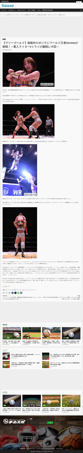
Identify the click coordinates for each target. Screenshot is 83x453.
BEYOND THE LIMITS (47, 10)
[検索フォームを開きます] (81, 10)
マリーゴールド (32, 289)
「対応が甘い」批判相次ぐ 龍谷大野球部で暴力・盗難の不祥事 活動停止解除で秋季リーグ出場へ (6, 364)
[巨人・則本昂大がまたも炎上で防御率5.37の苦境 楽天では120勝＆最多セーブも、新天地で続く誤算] (31, 401)
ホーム (4, 14)
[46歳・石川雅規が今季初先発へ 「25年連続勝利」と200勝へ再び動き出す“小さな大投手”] (31, 333)
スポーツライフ (21, 10)
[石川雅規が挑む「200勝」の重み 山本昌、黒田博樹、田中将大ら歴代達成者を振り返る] (51, 333)
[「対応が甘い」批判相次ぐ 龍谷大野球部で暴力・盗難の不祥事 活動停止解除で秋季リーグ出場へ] (51, 401)
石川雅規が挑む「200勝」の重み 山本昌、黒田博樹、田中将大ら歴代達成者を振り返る (51, 342)
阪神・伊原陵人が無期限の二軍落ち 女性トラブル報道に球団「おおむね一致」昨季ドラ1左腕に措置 (71, 342)
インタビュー (11, 10)
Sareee (23, 289)
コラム (39, 10)
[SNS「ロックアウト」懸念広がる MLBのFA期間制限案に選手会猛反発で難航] (71, 401)
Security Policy (39, 448)
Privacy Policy (59, 448)
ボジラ (27, 289)
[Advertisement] (41, 27)
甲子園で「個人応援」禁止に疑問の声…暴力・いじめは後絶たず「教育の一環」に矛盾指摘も (12, 342)
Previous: (22, 297)
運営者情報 (22, 448)
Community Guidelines (49, 448)
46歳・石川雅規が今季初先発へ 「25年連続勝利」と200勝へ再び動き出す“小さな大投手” (31, 342)
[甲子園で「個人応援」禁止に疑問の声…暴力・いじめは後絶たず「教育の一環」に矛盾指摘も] (12, 333)
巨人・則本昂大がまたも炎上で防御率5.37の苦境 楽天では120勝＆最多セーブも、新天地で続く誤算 (45, 356)
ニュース (3, 10)
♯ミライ (19, 289)
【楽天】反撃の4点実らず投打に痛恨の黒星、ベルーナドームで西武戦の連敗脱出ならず (6, 356)
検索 (31, 419)
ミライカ (5, 286)
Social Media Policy (30, 448)
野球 (8, 337)
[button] (4, 293)
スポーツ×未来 (31, 10)
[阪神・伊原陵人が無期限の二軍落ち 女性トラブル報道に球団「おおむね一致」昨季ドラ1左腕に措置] (71, 333)
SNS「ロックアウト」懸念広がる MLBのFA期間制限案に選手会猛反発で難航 (45, 364)
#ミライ (7, 289)
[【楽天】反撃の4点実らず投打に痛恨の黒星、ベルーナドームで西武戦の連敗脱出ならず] (12, 401)
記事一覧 (9, 14)
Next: (61, 297)
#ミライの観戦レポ (13, 289)
